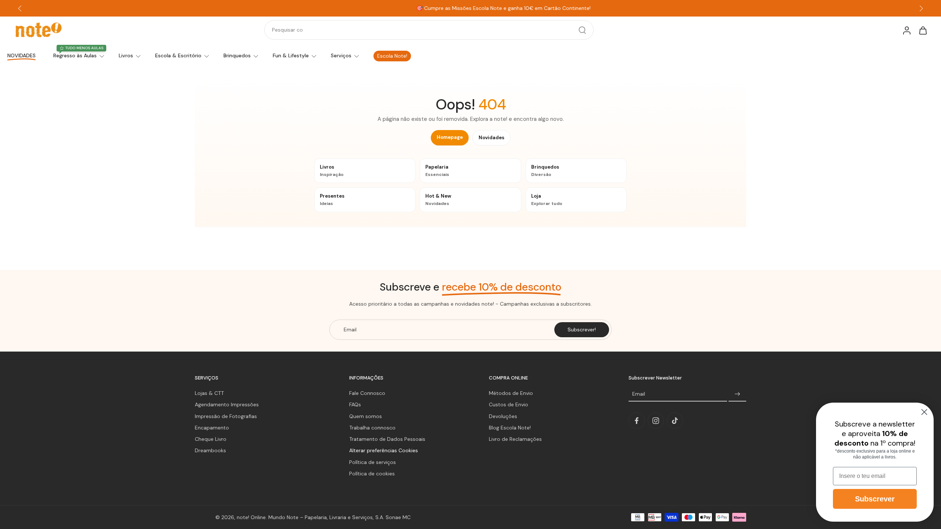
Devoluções (503, 416)
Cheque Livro (210, 439)
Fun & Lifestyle (291, 55)
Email (638, 394)
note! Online (251, 517)
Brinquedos (237, 55)
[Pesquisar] (582, 30)
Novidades (491, 137)
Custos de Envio (508, 404)
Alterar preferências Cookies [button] (383, 450)
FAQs (355, 404)
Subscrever (875, 499)
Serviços (341, 55)
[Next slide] (921, 8)
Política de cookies (372, 473)
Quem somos (365, 416)
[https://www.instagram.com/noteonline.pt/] (656, 421)
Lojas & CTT (209, 393)
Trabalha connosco (372, 427)
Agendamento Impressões (227, 404)
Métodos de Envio (511, 393)
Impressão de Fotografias (226, 416)
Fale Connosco (367, 393)
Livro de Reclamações (515, 439)
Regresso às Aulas (75, 55)
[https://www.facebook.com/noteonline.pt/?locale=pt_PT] (637, 421)
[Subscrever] (737, 394)
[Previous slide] (19, 8)
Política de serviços (372, 462)
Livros (126, 55)
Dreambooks (210, 450)
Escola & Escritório (178, 55)
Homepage (450, 137)
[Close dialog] (924, 412)
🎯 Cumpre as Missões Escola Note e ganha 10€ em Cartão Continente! (470, 8)
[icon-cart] (923, 30)
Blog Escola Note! (510, 427)
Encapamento (212, 427)
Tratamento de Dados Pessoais (387, 439)
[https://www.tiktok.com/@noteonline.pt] (675, 421)
